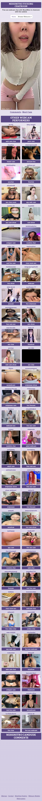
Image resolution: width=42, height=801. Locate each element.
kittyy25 (31, 653)
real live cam (11, 263)
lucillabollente (11, 714)
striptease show (31, 385)
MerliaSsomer (11, 267)
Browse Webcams (24, 17)
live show (10, 283)
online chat (31, 629)
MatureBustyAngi (11, 571)
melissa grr (31, 165)
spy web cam (31, 202)
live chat (11, 730)
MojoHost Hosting (21, 796)
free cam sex (11, 324)
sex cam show (11, 222)
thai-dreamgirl (11, 551)
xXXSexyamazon (31, 368)
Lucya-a (11, 409)
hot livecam (31, 405)
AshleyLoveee (11, 470)
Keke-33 (31, 328)
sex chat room (11, 202)
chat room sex (31, 263)
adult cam (11, 466)
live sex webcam (31, 649)
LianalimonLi (31, 307)
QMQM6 (11, 510)
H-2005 (31, 185)
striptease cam (10, 405)
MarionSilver (31, 246)
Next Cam (27, 112)
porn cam (31, 141)
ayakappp (11, 531)
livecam (11, 588)
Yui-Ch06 (11, 226)
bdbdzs (11, 592)
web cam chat (11, 141)
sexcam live (31, 161)
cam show (31, 222)
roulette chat (31, 243)
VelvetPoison (31, 551)
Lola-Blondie (10, 328)
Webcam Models (34, 796)
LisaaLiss (11, 145)
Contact (11, 796)
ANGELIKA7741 (31, 571)
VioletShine (31, 470)
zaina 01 (31, 490)
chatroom (31, 690)
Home (14, 17)
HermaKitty (31, 450)
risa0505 (31, 206)
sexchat (11, 182)
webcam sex (10, 426)
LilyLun (11, 368)
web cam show (10, 365)
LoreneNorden (31, 592)
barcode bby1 (31, 673)
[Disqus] (21, 767)
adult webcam (31, 446)
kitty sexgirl (31, 124)
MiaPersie (31, 429)
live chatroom (31, 304)
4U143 (11, 124)
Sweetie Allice (31, 693)
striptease (11, 507)
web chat (31, 568)
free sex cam (31, 486)
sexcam (11, 304)
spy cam (11, 547)
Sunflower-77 (31, 287)
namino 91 (11, 206)
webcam (31, 283)
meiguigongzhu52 (31, 267)
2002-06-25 (11, 287)
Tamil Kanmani (11, 673)
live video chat (10, 629)
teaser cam (11, 161)
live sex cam (31, 426)
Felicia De (31, 714)
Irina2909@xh (31, 409)
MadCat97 (31, 531)
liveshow (31, 344)
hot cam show (31, 527)
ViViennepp (31, 389)
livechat (31, 182)
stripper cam (11, 243)
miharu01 (11, 612)
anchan (11, 348)
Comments (15, 112)
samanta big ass (11, 389)
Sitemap (4, 796)
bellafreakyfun (31, 226)
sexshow (11, 527)
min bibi (31, 348)
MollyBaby (11, 450)
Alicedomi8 (11, 185)
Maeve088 (31, 612)
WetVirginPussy (11, 307)
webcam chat (31, 608)
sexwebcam (11, 385)
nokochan (11, 653)
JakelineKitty (10, 165)
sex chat (11, 344)
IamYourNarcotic (31, 510)
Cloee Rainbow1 (10, 490)
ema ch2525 (11, 632)
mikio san (10, 246)
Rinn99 (11, 693)
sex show (31, 324)
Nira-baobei (31, 632)
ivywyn (10, 429)
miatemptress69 (31, 145)
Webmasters (21, 798)
